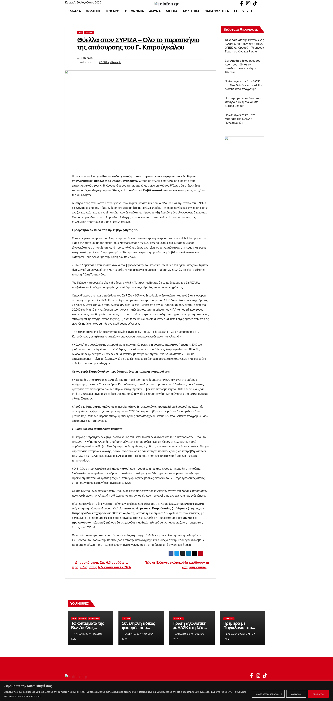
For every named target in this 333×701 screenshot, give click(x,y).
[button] (267, 11)
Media (172, 11)
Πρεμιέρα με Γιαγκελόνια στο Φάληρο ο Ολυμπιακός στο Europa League (243, 102)
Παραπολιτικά (216, 11)
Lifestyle (243, 11)
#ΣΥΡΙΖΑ (104, 62)
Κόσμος (113, 11)
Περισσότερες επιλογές (267, 693)
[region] (166, 691)
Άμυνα (155, 11)
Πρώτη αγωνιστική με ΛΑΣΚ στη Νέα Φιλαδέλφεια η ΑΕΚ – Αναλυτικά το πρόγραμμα (243, 85)
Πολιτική (93, 11)
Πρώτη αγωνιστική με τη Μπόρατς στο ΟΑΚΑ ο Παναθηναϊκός (240, 119)
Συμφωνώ (318, 693)
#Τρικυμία (115, 62)
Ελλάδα (74, 11)
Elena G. (87, 58)
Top (80, 32)
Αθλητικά (191, 11)
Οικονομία (134, 11)
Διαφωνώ (296, 693)
